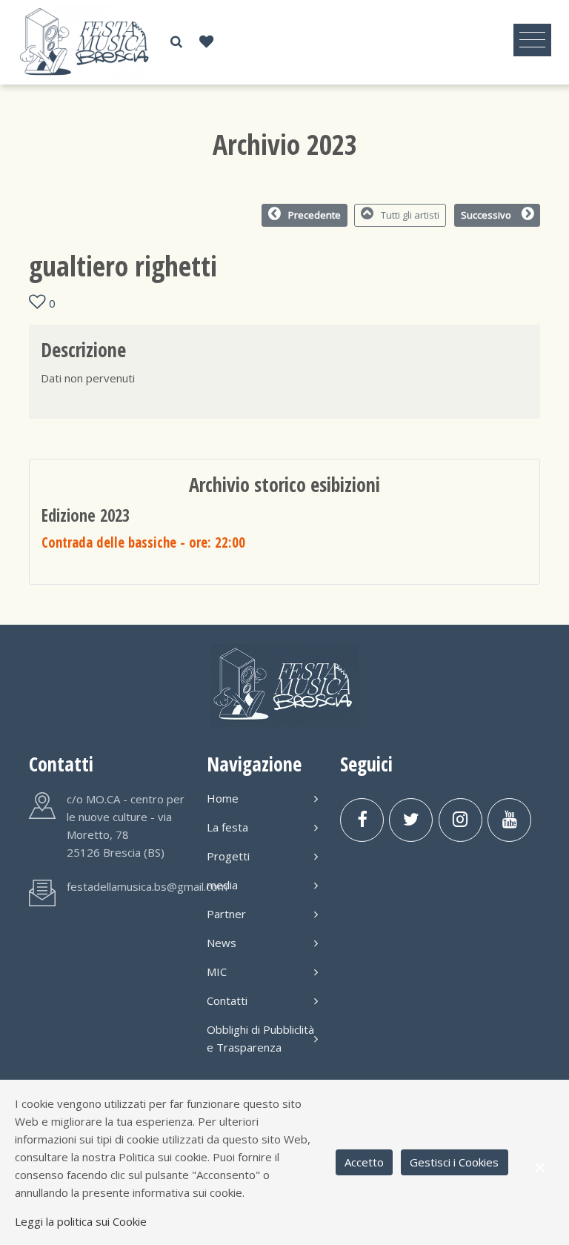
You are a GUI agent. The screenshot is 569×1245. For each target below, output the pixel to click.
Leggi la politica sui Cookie (81, 1221)
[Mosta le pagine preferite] (206, 43)
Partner (226, 913)
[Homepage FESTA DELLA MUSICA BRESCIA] (86, 41)
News (221, 942)
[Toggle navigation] (532, 40)
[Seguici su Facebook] (362, 820)
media (222, 884)
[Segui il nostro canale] (509, 820)
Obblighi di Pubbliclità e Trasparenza (260, 1038)
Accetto (364, 1162)
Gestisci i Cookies (454, 1162)
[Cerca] (176, 42)
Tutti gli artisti (410, 215)
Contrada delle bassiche (143, 542)
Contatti (227, 1000)
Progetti (228, 856)
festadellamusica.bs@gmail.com (147, 886)
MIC (217, 971)
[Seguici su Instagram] (460, 820)
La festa (227, 827)
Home (223, 798)
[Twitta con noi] (411, 820)
